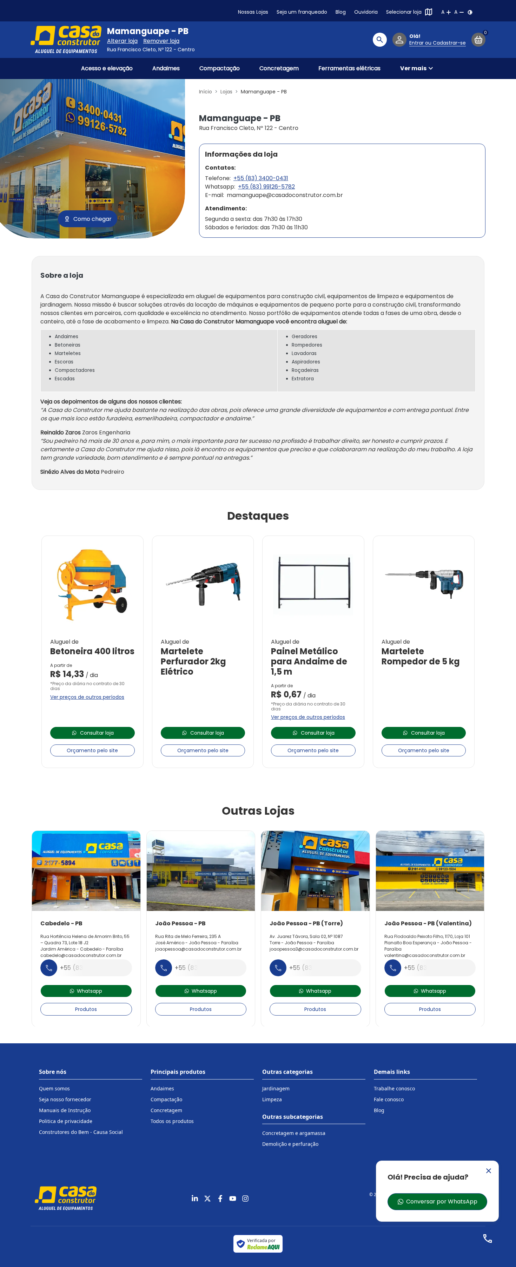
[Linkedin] (194, 1198)
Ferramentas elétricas (349, 68)
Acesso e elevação (107, 68)
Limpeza (272, 1099)
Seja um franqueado (302, 11)
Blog (341, 11)
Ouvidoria (366, 11)
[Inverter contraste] (470, 12)
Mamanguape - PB (147, 31)
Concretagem (279, 68)
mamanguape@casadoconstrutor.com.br (285, 195)
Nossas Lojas (253, 11)
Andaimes (166, 68)
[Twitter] (207, 1198)
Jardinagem (276, 1088)
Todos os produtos (172, 1121)
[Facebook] (220, 1198)
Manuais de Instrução (65, 1110)
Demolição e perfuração (290, 1144)
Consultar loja (97, 732)
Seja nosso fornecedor (65, 1099)
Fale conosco (389, 1099)
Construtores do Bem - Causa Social (81, 1132)
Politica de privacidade (65, 1121)
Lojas (226, 91)
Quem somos (54, 1088)
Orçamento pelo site (92, 750)
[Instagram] (245, 1198)
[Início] (66, 40)
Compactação (219, 68)
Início (205, 91)
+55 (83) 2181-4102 (431, 968)
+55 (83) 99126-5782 (266, 187)
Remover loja (161, 41)
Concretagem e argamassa (293, 1133)
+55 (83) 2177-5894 (89, 968)
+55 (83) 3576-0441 (205, 968)
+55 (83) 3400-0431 (260, 178)
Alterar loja (122, 41)
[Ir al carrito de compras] (478, 40)
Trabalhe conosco (394, 1088)
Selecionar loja (404, 11)
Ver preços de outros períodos (87, 697)
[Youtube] (232, 1198)
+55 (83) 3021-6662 (319, 968)
